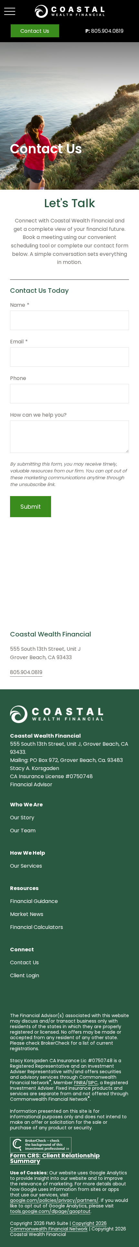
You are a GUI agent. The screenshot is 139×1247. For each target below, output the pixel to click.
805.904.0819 (104, 31)
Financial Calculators (36, 927)
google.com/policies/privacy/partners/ (54, 1200)
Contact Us (24, 962)
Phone (18, 378)
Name (17, 305)
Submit (30, 507)
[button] (35, 30)
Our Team (23, 830)
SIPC (93, 1082)
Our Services (26, 866)
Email (17, 341)
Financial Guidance (34, 901)
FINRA (80, 1082)
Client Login (24, 975)
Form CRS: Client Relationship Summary (55, 1158)
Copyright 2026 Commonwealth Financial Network (58, 1226)
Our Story (22, 817)
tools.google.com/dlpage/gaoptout (50, 1211)
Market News (26, 914)
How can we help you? (38, 415)
